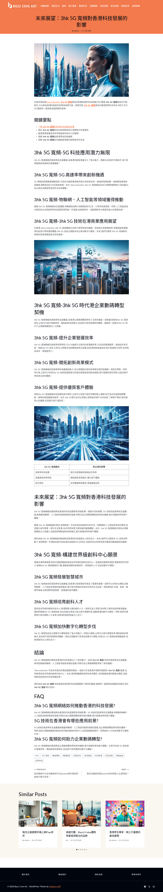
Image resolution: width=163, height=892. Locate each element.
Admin (76, 31)
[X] (149, 887)
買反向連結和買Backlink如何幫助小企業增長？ (108, 772)
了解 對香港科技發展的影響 (56, 127)
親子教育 (72, 6)
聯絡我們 (62, 874)
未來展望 (88, 756)
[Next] (140, 824)
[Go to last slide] (22, 824)
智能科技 (77, 756)
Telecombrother (59, 102)
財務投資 (125, 6)
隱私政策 (99, 874)
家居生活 (55, 6)
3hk (37, 756)
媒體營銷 (45, 6)
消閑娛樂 (136, 6)
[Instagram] (154, 887)
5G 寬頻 (45, 756)
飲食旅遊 (115, 6)
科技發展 (109, 756)
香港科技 (39, 761)
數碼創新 (66, 756)
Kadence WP (55, 886)
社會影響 (98, 756)
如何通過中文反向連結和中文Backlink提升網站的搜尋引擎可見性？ (56, 773)
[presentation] (38, 813)
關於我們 (25, 874)
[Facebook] (145, 887)
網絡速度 (119, 756)
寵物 (64, 6)
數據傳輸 (56, 756)
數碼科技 (83, 6)
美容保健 (104, 6)
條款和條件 (136, 874)
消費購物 (93, 6)
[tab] (76, 849)
